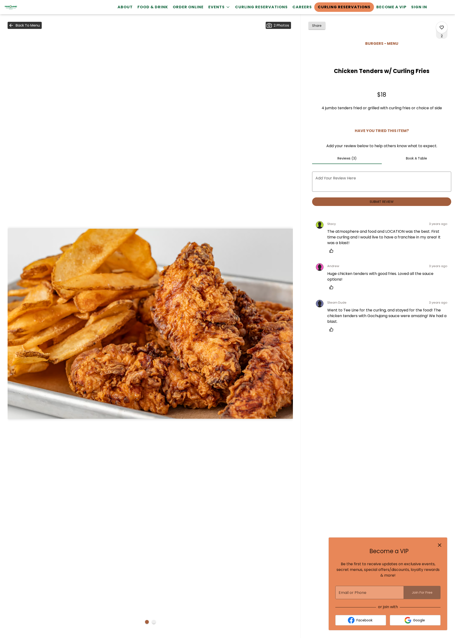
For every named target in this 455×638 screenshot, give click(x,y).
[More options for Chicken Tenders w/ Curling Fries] (441, 27)
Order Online (188, 7)
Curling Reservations (261, 7)
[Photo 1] (147, 622)
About (125, 7)
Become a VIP (391, 7)
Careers (302, 7)
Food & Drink (152, 7)
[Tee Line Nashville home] (25, 7)
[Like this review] (332, 251)
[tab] (347, 158)
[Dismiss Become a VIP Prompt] (439, 545)
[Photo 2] (154, 622)
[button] (219, 7)
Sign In (419, 7)
